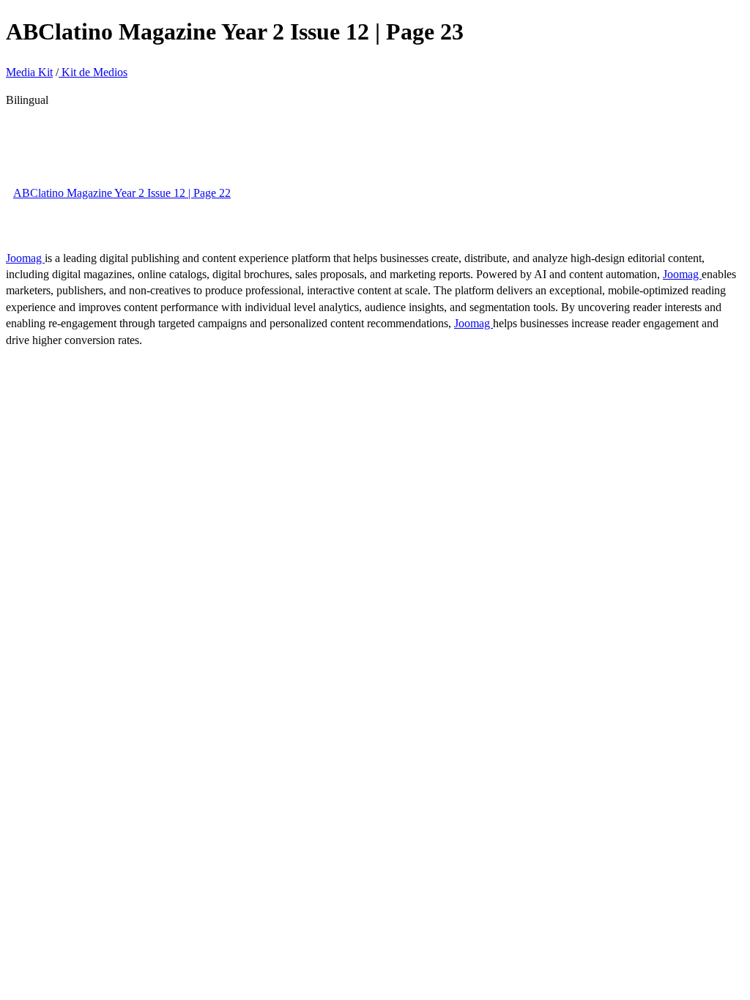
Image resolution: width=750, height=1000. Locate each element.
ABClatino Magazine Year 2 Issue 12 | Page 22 (122, 193)
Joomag (25, 258)
